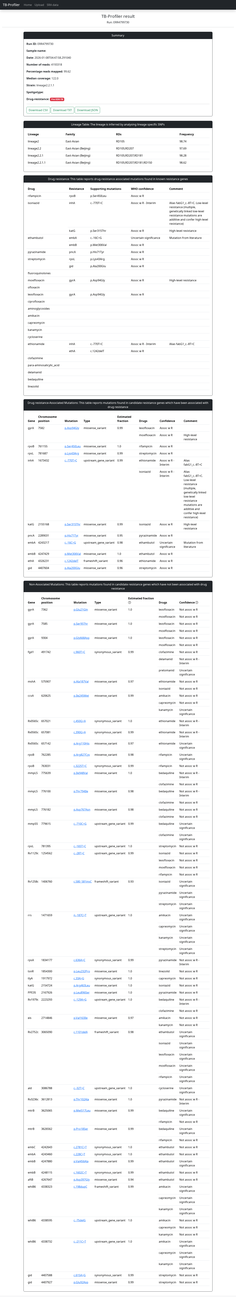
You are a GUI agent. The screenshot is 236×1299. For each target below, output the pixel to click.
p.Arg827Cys (82, 755)
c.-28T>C (79, 853)
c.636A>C (79, 960)
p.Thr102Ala (81, 1099)
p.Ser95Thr (81, 624)
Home (28, 5)
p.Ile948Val (81, 773)
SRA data (52, 5)
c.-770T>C (71, 460)
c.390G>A (80, 732)
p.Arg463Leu (82, 985)
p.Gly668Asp (81, 638)
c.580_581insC (83, 881)
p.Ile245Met (81, 696)
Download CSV (38, 110)
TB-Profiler (11, 4)
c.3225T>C (80, 766)
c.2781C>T (80, 1147)
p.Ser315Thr (73, 524)
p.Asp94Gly (72, 428)
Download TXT (62, 110)
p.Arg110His (81, 743)
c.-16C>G (70, 542)
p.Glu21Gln (81, 609)
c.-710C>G (80, 824)
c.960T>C (79, 652)
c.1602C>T (80, 1172)
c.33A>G (79, 978)
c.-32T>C (79, 1088)
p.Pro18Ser (81, 1129)
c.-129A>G (80, 999)
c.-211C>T (80, 1241)
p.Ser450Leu (73, 446)
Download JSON (87, 110)
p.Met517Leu (82, 1110)
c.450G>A (80, 721)
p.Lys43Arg (72, 453)
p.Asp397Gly (82, 1179)
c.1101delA (81, 1032)
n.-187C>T (80, 915)
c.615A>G (80, 1275)
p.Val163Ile (81, 1018)
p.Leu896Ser (82, 992)
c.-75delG (80, 1220)
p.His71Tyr (71, 535)
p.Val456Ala (81, 1161)
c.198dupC (80, 1187)
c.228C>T (79, 1154)
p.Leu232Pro (82, 971)
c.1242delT (71, 561)
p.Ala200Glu (72, 568)
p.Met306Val (73, 554)
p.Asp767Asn (82, 809)
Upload (39, 5)
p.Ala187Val (81, 681)
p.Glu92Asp (81, 1282)
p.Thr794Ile (81, 791)
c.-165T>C (80, 846)
